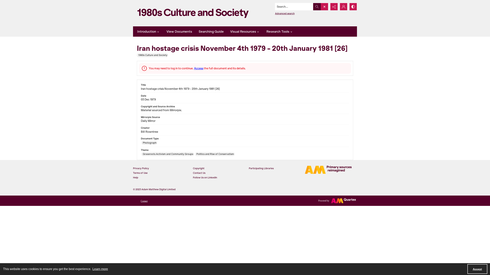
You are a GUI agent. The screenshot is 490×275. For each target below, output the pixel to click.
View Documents (179, 31)
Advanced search (285, 13)
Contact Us (199, 172)
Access (198, 68)
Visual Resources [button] (243, 31)
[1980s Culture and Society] (194, 13)
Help (135, 177)
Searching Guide (211, 31)
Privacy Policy (141, 168)
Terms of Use (140, 172)
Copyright (198, 168)
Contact (144, 201)
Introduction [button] (146, 31)
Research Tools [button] (277, 31)
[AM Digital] (328, 170)
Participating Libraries (261, 168)
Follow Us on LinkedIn (205, 177)
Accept (477, 269)
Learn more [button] (100, 269)
